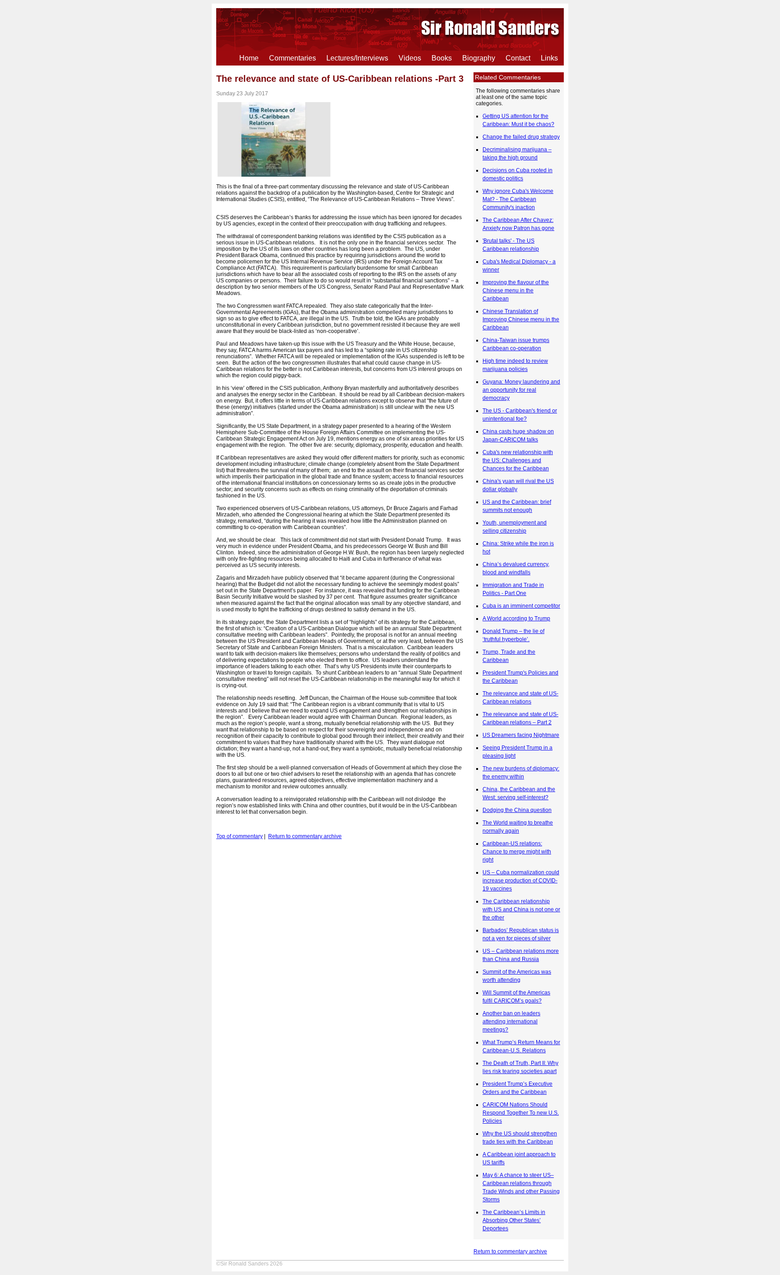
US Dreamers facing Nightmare (521, 735)
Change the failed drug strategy (521, 137)
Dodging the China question (517, 810)
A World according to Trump (516, 618)
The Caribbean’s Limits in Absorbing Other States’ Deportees (514, 1220)
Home (249, 58)
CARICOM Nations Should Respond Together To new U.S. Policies (521, 1113)
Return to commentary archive (510, 1251)
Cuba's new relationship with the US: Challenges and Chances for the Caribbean (518, 460)
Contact (518, 58)
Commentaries (292, 58)
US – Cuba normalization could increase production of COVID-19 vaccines (521, 880)
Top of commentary (239, 836)
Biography (478, 58)
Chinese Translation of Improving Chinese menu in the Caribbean (521, 319)
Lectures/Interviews (357, 58)
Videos (410, 58)
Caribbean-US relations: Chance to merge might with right (517, 851)
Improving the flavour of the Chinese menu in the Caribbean (516, 290)
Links (549, 58)
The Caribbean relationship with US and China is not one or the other (521, 909)
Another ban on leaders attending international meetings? (511, 1021)
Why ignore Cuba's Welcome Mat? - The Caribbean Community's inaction (518, 199)
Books (442, 58)
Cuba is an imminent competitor (521, 606)
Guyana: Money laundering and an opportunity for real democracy (521, 390)
